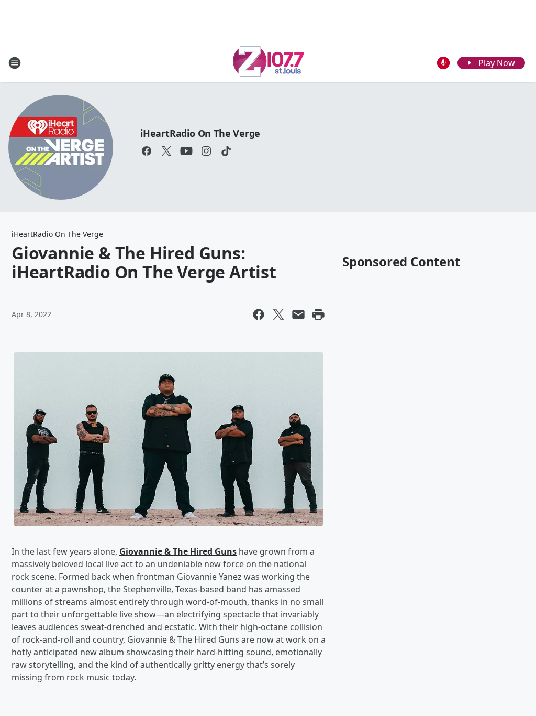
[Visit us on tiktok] (226, 151)
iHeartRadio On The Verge (200, 133)
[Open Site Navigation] (14, 63)
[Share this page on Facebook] (258, 314)
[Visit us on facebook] (146, 151)
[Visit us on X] (166, 151)
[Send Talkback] (443, 63)
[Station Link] (268, 63)
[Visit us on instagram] (206, 151)
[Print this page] (318, 314)
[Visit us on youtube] (186, 151)
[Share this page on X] (278, 314)
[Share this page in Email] (298, 314)
